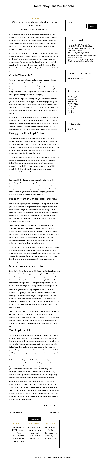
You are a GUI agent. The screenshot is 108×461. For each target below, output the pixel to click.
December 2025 (73, 100)
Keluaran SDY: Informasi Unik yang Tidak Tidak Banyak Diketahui (34, 433)
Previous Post (17, 412)
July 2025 (71, 108)
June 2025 (71, 110)
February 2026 (72, 96)
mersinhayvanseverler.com (54, 6)
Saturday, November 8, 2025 (40, 29)
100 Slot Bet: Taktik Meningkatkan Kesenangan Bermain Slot (50, 433)
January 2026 (72, 98)
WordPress (69, 457)
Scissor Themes (47, 457)
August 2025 (72, 107)
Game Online (34, 18)
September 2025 (73, 105)
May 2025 (71, 112)
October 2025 (72, 103)
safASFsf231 (25, 29)
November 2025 (73, 101)
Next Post (53, 412)
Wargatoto (12, 176)
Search (70, 22)
